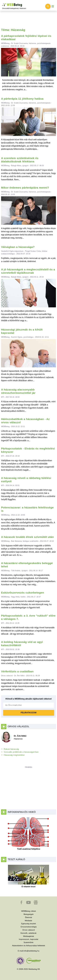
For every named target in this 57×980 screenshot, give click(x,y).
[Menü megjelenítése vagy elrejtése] (53, 6)
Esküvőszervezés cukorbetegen (22, 592)
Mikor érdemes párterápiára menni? (25, 187)
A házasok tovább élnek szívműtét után (27, 536)
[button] (21, 904)
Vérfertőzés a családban (17, 671)
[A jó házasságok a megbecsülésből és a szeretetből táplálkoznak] (28, 294)
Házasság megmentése (14, 755)
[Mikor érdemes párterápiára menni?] (28, 211)
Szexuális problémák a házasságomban (21, 752)
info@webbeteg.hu (31, 951)
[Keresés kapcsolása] (48, 6)
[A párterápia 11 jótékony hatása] (28, 122)
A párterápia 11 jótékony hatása (22, 98)
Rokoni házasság (11, 749)
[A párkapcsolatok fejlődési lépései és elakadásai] (28, 63)
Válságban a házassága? (18, 246)
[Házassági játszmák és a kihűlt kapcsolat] (28, 354)
